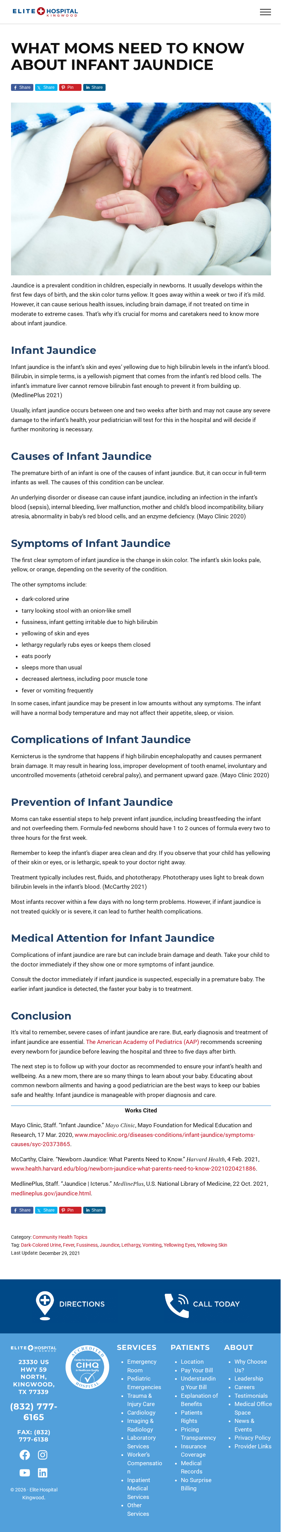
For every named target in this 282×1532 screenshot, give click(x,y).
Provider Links (253, 1446)
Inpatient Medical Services (138, 1488)
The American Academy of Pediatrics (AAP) (142, 1041)
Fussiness (87, 1245)
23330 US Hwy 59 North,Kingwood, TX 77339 (34, 1376)
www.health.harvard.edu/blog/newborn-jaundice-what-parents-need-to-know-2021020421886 (133, 1168)
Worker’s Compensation (144, 1463)
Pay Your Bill (197, 1370)
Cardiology (141, 1412)
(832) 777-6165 (34, 1411)
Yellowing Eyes (179, 1245)
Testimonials (251, 1395)
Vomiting (152, 1245)
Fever (68, 1245)
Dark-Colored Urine (41, 1245)
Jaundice (109, 1245)
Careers (245, 1387)
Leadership (249, 1378)
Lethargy (130, 1245)
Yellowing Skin (212, 1245)
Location (192, 1361)
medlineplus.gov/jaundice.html (51, 1193)
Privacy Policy (253, 1437)
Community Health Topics (60, 1237)
